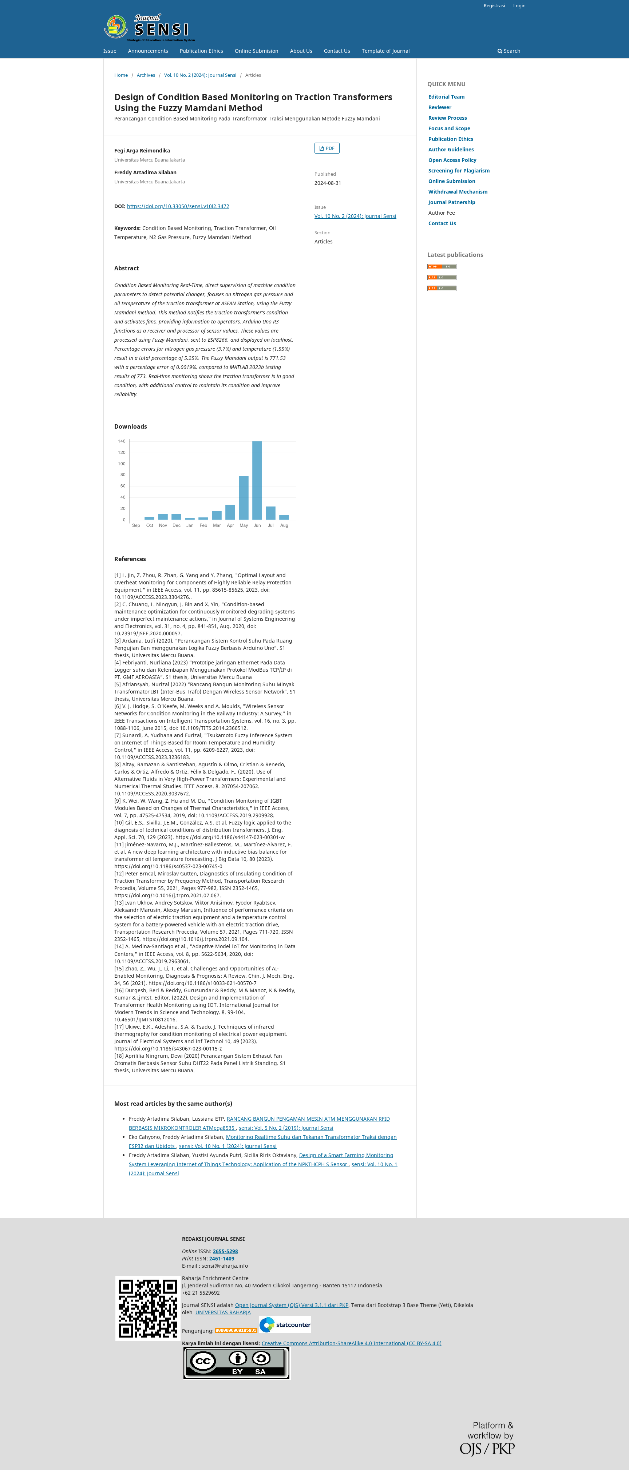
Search (511, 50)
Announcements (148, 50)
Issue (109, 50)
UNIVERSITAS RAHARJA (223, 1312)
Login (519, 5)
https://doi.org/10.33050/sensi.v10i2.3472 (178, 206)
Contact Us (337, 50)
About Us (301, 50)
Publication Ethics (201, 50)
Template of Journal (386, 50)
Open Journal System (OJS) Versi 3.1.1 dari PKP (291, 1305)
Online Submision (256, 50)
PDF (330, 148)
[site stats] (236, 1330)
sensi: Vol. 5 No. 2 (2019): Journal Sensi (286, 1127)
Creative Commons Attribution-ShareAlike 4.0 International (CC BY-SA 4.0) (352, 1343)
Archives (146, 75)
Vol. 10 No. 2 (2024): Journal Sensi (200, 75)
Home (121, 75)
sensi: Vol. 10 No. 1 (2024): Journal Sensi (228, 1146)
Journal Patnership (451, 202)
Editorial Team (446, 96)
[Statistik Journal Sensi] (285, 1330)
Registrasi (494, 5)
